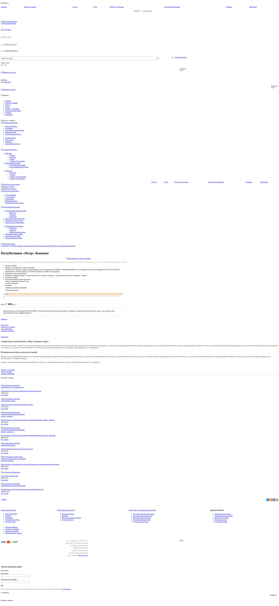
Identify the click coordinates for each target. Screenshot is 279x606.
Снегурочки (10, 197)
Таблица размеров (12, 290)
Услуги (75, 7)
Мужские (13, 217)
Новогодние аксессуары (15, 203)
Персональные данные (13, 533)
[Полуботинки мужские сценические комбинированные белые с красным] (14, 432)
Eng (5, 65)
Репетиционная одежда (11, 184)
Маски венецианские (17, 232)
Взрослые (13, 228)
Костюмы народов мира (14, 221)
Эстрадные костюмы (13, 236)
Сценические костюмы (11, 207)
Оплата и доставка (117, 7)
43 (16, 288)
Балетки (8, 516)
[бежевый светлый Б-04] (6, 294)
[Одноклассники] (270, 499)
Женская (8, 153)
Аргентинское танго (12, 144)
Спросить (13, 21)
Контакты (253, 7)
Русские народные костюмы (15, 211)
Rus (2, 65)
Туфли (12, 159)
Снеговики (10, 199)
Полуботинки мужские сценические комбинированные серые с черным (27, 420)
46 (24, 288)
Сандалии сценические (9, 476)
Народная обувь (11, 126)
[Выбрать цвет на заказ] (5, 298)
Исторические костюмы (14, 234)
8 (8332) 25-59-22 (10, 44)
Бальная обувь (10, 138)
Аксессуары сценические (14, 223)
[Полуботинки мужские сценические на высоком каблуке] (14, 486)
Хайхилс (8, 142)
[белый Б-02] (5, 296)
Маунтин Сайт (83, 555)
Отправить (5, 592)
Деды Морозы (11, 195)
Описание (4, 325)
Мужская (8, 171)
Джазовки (9, 128)
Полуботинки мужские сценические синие (17, 404)
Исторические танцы (13, 134)
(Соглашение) (66, 589)
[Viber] (273, 499)
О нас (95, 7)
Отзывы (229, 7)
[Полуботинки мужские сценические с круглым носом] (14, 387)
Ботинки (13, 157)
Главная (4, 7)
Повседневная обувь (12, 163)
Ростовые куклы (221, 520)
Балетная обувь (10, 132)
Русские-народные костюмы (143, 514)
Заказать (4, 319)
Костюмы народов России (15, 219)
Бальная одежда (8, 187)
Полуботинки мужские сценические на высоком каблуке (22, 489)
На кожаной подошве (18, 165)
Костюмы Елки (11, 201)
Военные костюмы (10, 189)
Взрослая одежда (68, 514)
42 (14, 288)
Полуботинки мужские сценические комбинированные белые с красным (28, 435)
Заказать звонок (181, 57)
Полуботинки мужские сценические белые (17, 449)
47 (26, 288)
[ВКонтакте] (267, 499)
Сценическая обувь (10, 150)
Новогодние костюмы (11, 191)
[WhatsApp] (277, 499)
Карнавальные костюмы (14, 226)
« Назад (4, 499)
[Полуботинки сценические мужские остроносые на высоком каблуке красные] (14, 461)
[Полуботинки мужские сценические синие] (14, 401)
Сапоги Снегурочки (17, 161)
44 (21, 288)
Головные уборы (9, 244)
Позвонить (12, 23)
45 (22, 288)
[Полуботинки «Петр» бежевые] (78, 258)
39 (6, 288)
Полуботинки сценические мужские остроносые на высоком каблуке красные (30, 464)
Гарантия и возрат (12, 531)
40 (8, 288)
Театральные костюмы (13, 238)
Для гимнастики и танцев (71, 518)
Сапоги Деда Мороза (17, 179)
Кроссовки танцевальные (14, 130)
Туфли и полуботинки (18, 177)
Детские (13, 215)
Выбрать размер (7, 600)
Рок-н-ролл (9, 140)
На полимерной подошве (19, 167)
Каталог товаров (30, 7)
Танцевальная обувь (10, 123)
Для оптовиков (6, 329)
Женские (13, 213)
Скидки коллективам (172, 7)
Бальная (65, 516)
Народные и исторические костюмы (142, 510)
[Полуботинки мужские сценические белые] (14, 445)
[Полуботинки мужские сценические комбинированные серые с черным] (14, 416)
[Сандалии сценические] (10, 472)
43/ (18, 288)
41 (12, 288)
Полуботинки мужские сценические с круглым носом (21, 391)
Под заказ (4, 395)
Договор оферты (11, 527)
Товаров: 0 (183, 68)
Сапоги (12, 155)
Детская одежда (67, 520)
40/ (10, 288)
